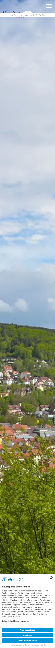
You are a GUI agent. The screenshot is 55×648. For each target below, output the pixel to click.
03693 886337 (38, 15)
